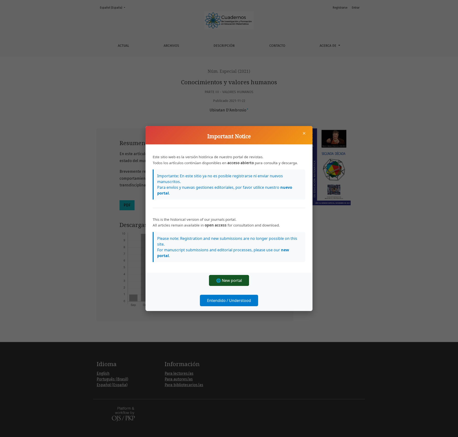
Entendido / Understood (229, 300)
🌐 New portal (229, 280)
